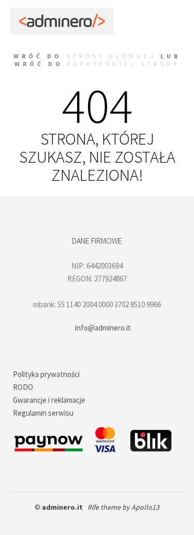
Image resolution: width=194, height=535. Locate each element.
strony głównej (111, 56)
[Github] (89, 520)
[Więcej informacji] (172, 10)
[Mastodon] (120, 520)
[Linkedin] (105, 520)
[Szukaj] (149, 10)
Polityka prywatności (46, 374)
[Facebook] (74, 520)
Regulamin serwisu (43, 413)
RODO (23, 387)
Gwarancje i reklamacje (49, 400)
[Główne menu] (149, 31)
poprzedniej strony (123, 64)
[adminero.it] (62, 21)
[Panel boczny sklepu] (125, 10)
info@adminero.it (103, 328)
